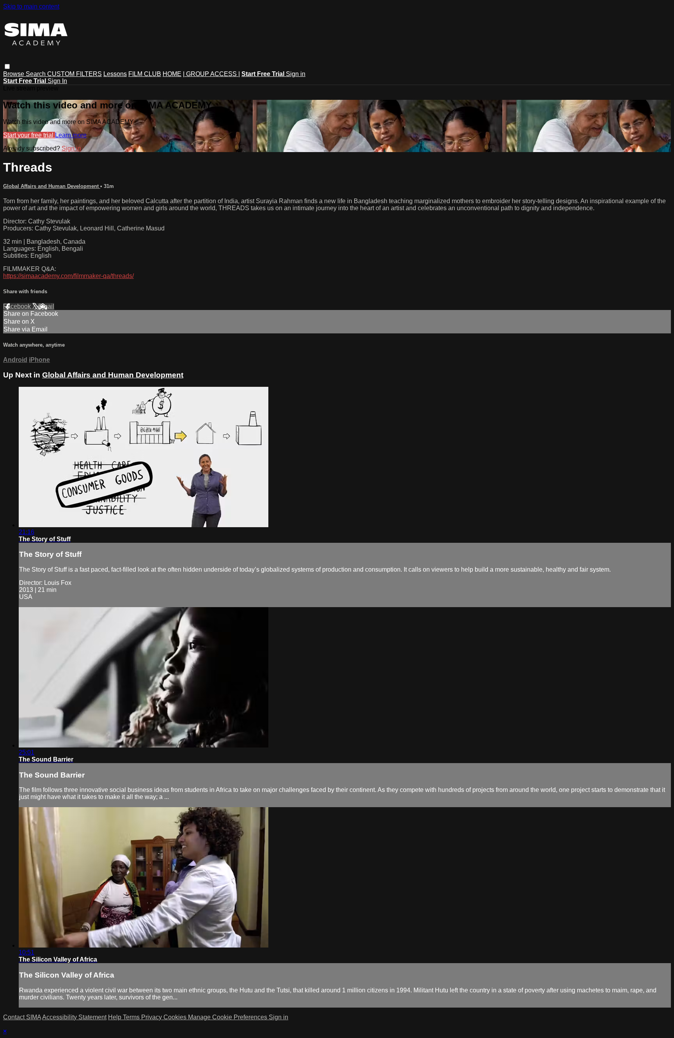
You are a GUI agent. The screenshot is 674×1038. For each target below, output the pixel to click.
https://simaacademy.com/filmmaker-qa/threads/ (68, 276)
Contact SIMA (22, 1017)
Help (115, 1017)
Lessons (115, 74)
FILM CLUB (144, 74)
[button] (7, 66)
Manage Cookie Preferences (228, 1017)
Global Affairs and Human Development (51, 186)
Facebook (17, 306)
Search (36, 74)
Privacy (152, 1017)
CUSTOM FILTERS (74, 74)
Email (46, 306)
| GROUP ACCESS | (211, 74)
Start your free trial (29, 135)
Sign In (57, 81)
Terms (132, 1017)
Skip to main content (31, 6)
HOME (172, 74)
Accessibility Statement (74, 1017)
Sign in (295, 74)
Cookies (175, 1017)
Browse (14, 74)
